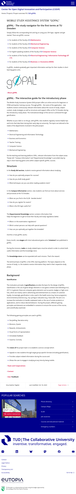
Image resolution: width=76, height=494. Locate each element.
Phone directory (46, 402)
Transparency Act (7, 469)
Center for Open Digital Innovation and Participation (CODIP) (30, 10)
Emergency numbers (48, 427)
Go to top (69, 472)
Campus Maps (46, 407)
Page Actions (62, 385)
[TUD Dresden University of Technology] (7, 3)
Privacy (3, 466)
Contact (4, 459)
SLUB (43, 412)
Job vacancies (45, 417)
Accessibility (5, 472)
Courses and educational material (52, 422)
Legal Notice (5, 463)
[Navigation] (73, 3)
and (42, 62)
